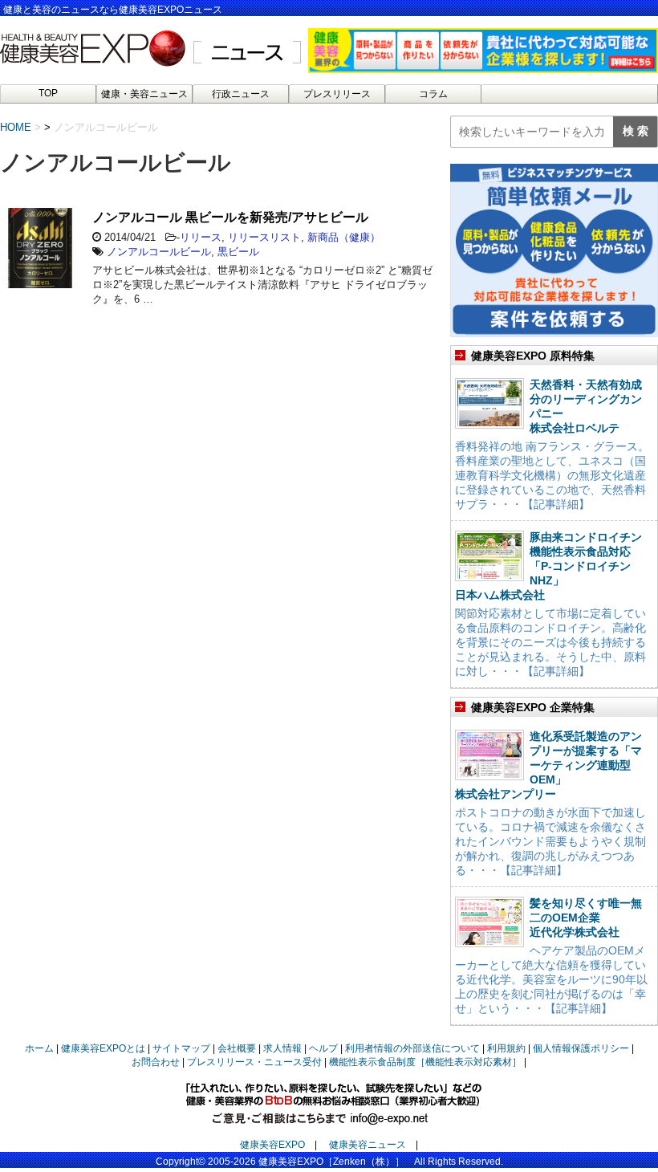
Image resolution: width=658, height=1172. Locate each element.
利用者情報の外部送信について (412, 1048)
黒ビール (238, 252)
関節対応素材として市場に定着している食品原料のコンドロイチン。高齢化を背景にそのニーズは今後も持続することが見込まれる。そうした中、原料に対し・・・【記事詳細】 (550, 642)
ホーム (39, 1048)
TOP (48, 93)
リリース (200, 237)
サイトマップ (181, 1048)
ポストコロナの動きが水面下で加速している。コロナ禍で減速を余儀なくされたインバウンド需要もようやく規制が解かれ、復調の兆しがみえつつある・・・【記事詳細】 (550, 841)
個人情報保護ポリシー (581, 1048)
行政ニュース (241, 94)
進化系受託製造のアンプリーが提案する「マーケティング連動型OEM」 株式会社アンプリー (548, 765)
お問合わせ (156, 1062)
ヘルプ (323, 1048)
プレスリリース (337, 94)
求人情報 (282, 1048)
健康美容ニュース (367, 1144)
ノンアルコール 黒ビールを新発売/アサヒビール (230, 217)
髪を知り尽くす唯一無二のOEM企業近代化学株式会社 (586, 917)
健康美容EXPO (272, 1144)
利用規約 (506, 1048)
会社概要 (236, 1048)
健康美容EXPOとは (103, 1048)
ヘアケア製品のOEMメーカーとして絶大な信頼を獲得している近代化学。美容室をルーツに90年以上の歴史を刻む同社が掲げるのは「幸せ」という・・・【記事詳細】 (551, 979)
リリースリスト (264, 237)
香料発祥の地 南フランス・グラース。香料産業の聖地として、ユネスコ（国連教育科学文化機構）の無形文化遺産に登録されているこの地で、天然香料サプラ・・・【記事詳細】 (552, 475)
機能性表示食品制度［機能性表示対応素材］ (425, 1062)
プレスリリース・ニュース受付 (254, 1062)
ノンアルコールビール (159, 252)
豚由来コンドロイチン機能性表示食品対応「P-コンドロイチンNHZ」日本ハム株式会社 (548, 566)
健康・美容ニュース (144, 94)
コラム (433, 94)
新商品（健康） (343, 237)
